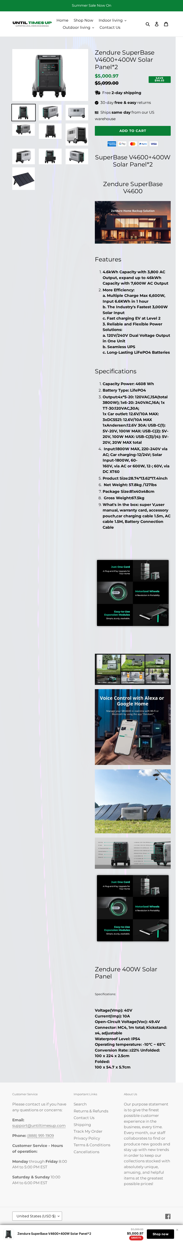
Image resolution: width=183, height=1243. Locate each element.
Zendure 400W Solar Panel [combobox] (126, 973)
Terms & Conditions (92, 1145)
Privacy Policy (87, 1138)
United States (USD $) (36, 1216)
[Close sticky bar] (177, 1230)
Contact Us (84, 1118)
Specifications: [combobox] (105, 994)
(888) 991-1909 (40, 1135)
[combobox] (133, 161)
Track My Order (88, 1131)
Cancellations (86, 1152)
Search (80, 1104)
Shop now (160, 1234)
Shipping (82, 1124)
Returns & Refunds (91, 1111)
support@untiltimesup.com (39, 1125)
